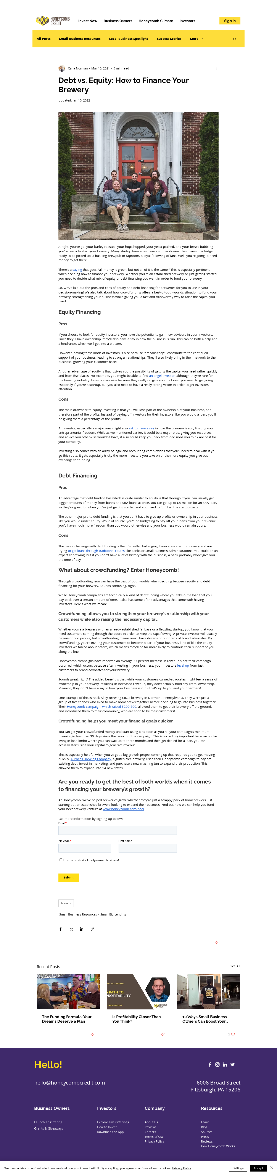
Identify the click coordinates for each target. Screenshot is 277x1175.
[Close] (271, 1168)
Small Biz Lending (113, 914)
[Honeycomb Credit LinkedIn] (225, 1064)
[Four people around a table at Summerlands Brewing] (68, 991)
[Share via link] (92, 929)
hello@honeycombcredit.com (69, 1082)
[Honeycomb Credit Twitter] (232, 1064)
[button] (235, 38)
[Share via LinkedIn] (82, 929)
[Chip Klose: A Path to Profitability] (138, 991)
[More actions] (216, 68)
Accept (258, 1168)
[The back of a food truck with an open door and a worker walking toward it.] (208, 991)
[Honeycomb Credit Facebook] (210, 1064)
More (194, 39)
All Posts (43, 39)
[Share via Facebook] (60, 929)
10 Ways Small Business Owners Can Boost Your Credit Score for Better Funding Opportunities (204, 1018)
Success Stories (169, 39)
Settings (238, 1168)
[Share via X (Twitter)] (71, 929)
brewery (66, 903)
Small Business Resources (79, 39)
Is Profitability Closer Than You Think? (136, 1018)
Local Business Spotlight (128, 39)
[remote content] (138, 853)
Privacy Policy (181, 1168)
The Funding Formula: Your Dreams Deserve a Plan (67, 1018)
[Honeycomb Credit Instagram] (217, 1064)
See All (235, 966)
